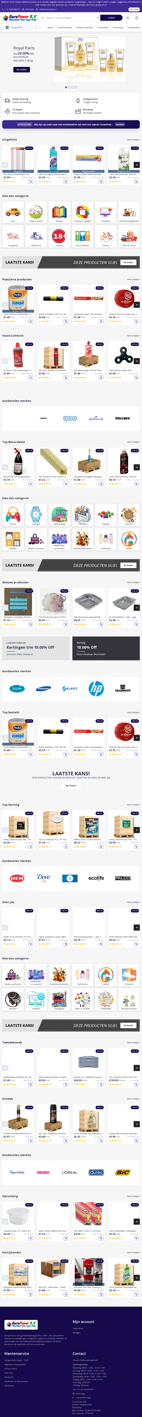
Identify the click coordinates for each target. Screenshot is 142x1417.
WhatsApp (80, 1393)
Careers (120, 124)
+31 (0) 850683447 (84, 1389)
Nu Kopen (128, 262)
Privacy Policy (10, 1368)
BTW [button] (134, 9)
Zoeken (111, 17)
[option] (71, 59)
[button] (98, 18)
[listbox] (71, 59)
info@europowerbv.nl (88, 1360)
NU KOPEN (22, 69)
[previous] (5, 165)
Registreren (78, 1328)
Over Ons (8, 1373)
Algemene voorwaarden (15, 1364)
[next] (137, 165)
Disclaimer (9, 1385)
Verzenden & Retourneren (16, 1381)
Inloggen (76, 1332)
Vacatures (8, 1377)
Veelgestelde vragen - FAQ (16, 1360)
